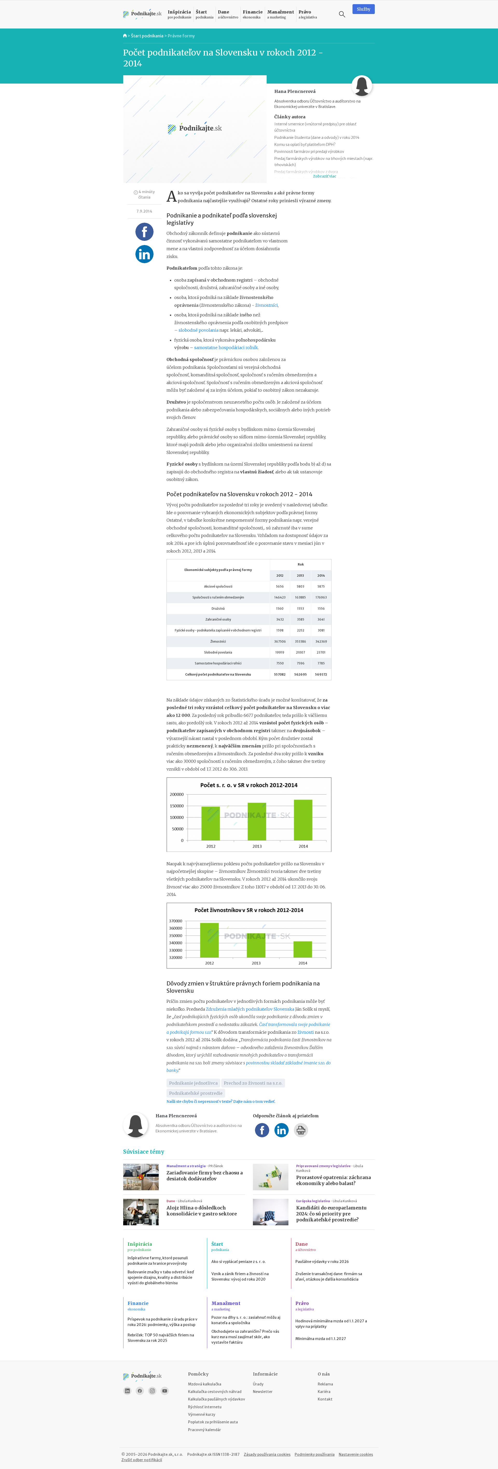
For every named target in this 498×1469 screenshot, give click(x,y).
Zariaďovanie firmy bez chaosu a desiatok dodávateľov (205, 1176)
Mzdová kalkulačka (204, 1384)
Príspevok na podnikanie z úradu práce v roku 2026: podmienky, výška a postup (162, 1322)
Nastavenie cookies (356, 1454)
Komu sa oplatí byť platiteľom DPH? (304, 144)
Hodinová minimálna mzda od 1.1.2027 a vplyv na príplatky (331, 1324)
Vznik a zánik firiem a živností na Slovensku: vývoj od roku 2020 (240, 1276)
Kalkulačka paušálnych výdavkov (216, 1399)
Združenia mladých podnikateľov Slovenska (250, 1009)
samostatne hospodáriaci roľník (226, 347)
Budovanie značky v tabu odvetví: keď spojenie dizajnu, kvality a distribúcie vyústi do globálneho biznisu (161, 1277)
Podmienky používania (315, 1454)
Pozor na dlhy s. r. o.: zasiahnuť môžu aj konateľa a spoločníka (245, 1320)
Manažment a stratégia (186, 1166)
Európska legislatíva (313, 1201)
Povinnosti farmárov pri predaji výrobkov (309, 151)
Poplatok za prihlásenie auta (213, 1422)
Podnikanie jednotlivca (193, 1083)
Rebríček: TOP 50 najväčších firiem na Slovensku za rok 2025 (161, 1338)
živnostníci (266, 305)
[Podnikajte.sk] (142, 14)
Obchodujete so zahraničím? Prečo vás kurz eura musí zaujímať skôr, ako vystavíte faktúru (245, 1337)
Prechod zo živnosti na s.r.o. (253, 1083)
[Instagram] (152, 1391)
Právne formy (181, 35)
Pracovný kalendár (204, 1429)
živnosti (306, 1032)
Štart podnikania (147, 35)
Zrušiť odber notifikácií (141, 1460)
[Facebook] (140, 1391)
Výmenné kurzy (201, 1414)
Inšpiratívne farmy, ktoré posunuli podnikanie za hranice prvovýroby (158, 1261)
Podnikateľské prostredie (196, 1093)
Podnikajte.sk (199, 1454)
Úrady (258, 1384)
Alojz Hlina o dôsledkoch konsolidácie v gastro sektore (202, 1211)
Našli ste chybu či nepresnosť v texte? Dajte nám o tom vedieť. (221, 1101)
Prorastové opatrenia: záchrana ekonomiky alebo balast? (333, 1180)
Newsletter (263, 1391)
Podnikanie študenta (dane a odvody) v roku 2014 (316, 137)
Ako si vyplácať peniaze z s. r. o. (238, 1261)
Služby (363, 9)
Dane (171, 1201)
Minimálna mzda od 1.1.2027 (320, 1338)
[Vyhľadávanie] (342, 14)
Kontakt (325, 1399)
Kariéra (324, 1391)
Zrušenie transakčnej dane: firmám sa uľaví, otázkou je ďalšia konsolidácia (328, 1276)
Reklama (325, 1384)
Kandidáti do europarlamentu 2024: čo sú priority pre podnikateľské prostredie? (331, 1214)
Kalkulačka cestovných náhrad (214, 1391)
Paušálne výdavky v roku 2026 (322, 1261)
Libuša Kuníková (190, 1201)
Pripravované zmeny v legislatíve (323, 1166)
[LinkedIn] (127, 1391)
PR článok (216, 1166)
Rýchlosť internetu (205, 1407)
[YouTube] (165, 1391)
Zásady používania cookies (267, 1454)
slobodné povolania (198, 330)
